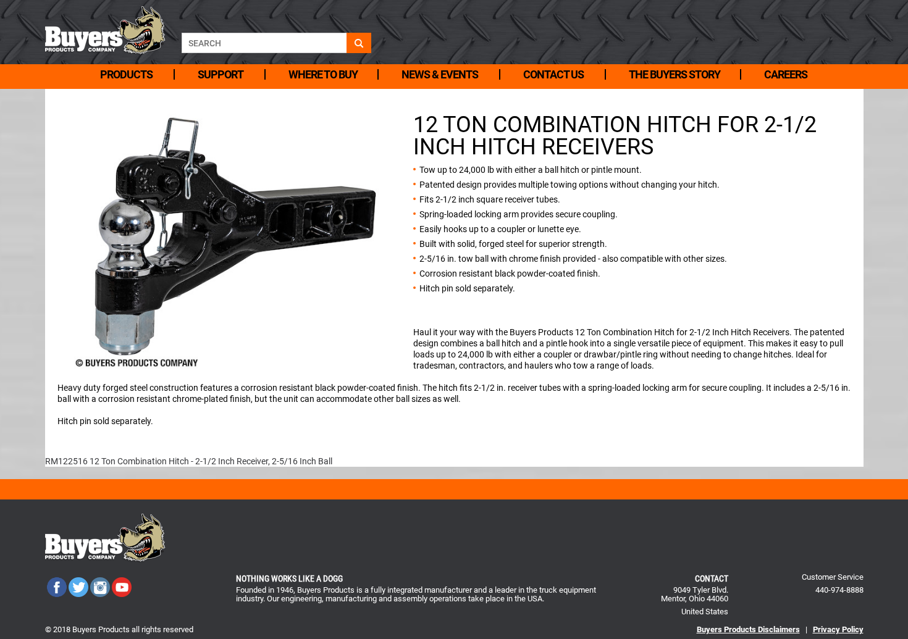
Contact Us (553, 74)
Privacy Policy (838, 629)
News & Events (439, 74)
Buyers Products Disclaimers (748, 629)
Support (220, 74)
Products (126, 74)
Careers (785, 74)
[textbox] (264, 43)
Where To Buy (323, 74)
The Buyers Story (674, 74)
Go (359, 43)
